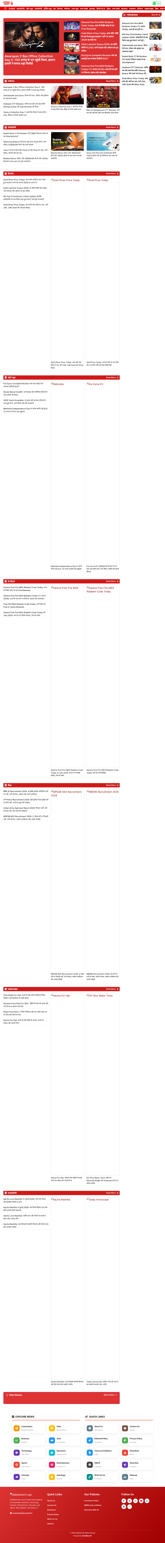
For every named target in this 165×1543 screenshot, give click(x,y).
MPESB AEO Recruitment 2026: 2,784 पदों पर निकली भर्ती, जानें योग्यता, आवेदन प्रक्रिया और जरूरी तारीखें (67, 977)
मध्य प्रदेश (116, 8)
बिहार (109, 8)
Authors (50, 1524)
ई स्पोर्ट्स (12, 8)
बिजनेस (59, 8)
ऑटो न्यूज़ (29, 8)
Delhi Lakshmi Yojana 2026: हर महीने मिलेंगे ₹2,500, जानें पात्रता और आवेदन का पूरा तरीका (99, 47)
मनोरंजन (67, 8)
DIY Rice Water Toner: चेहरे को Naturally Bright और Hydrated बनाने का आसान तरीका (102, 1180)
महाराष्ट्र (124, 8)
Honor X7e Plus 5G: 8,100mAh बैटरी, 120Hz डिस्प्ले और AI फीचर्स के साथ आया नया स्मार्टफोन (101, 155)
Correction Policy (91, 1501)
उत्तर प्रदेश (84, 8)
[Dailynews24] (8, 3)
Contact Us (51, 1505)
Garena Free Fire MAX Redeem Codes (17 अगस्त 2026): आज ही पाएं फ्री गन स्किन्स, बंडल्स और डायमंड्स (99, 69)
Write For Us (52, 1519)
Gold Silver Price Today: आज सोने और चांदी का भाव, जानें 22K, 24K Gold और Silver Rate (67, 365)
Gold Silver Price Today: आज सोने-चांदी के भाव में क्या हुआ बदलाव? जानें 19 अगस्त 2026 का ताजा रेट (99, 36)
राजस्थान (132, 8)
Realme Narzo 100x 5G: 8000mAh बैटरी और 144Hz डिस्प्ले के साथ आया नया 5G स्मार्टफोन (66, 155)
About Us (51, 1501)
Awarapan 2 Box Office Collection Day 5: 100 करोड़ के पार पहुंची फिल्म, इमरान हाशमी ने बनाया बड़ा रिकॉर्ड (30, 59)
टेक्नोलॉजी (38, 8)
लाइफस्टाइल (149, 8)
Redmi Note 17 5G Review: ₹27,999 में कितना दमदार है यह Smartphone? (134, 59)
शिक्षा (156, 8)
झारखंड (92, 8)
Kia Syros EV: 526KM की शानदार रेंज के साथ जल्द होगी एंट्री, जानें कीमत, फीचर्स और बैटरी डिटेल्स (102, 569)
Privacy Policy (53, 1514)
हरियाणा (140, 8)
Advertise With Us (91, 1510)
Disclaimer (51, 1510)
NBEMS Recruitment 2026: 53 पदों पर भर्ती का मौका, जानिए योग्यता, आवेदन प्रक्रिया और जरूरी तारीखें (102, 977)
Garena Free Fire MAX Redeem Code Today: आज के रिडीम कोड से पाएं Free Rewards (97, 25)
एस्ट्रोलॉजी (21, 8)
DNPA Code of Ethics (92, 1505)
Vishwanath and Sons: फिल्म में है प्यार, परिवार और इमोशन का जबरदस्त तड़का (134, 48)
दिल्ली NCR (101, 8)
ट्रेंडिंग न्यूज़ (48, 8)
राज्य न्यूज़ (75, 8)
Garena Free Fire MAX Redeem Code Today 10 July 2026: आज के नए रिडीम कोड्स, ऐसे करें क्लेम (67, 773)
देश (54, 8)
